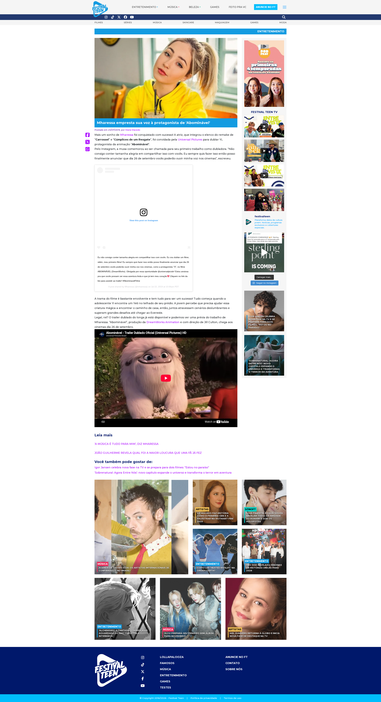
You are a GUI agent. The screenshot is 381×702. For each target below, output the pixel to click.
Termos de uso (232, 698)
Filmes (99, 22)
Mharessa (126, 134)
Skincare (188, 22)
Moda (282, 22)
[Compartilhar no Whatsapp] (87, 149)
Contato (232, 663)
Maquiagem (222, 22)
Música (172, 7)
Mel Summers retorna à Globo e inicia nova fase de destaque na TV (255, 634)
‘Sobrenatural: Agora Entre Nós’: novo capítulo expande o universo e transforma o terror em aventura (163, 472)
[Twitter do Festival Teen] (119, 17)
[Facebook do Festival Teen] (126, 17)
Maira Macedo (132, 130)
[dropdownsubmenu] (284, 7)
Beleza (194, 7)
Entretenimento (144, 7)
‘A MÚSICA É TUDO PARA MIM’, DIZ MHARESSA (127, 443)
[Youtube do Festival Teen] (132, 17)
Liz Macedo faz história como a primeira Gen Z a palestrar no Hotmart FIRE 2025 (215, 517)
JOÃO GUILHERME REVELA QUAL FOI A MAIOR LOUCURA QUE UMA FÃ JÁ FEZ (148, 452)
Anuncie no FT (266, 7)
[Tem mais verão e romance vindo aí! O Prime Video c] (264, 252)
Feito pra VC (237, 7)
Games (214, 7)
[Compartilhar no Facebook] (87, 134)
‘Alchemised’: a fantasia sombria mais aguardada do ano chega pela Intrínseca (123, 633)
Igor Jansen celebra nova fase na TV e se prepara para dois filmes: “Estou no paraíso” (152, 467)
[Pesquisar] (284, 17)
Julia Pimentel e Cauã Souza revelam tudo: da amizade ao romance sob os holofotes (264, 517)
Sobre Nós (233, 669)
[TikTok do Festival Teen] (113, 17)
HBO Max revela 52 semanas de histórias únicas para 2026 (264, 568)
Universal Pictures (190, 139)
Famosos (167, 663)
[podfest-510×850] (264, 73)
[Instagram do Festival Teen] (106, 17)
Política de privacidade (203, 698)
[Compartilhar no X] (87, 142)
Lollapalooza (172, 657)
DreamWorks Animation (162, 322)
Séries (128, 22)
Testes (165, 687)
